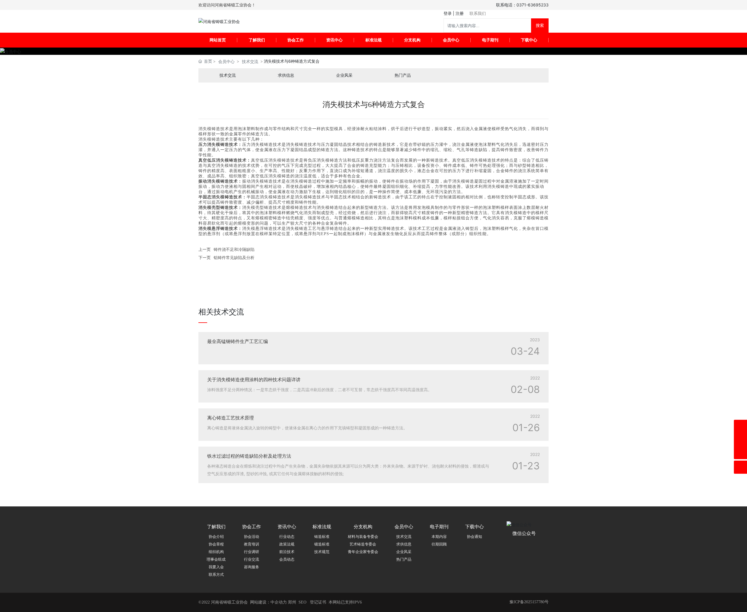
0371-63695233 (532, 4)
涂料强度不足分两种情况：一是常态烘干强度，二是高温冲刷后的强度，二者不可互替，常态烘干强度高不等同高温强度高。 (319, 389)
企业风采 (344, 75)
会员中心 (226, 61)
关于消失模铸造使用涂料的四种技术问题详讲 (254, 379)
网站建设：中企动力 (268, 602)
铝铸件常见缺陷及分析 (234, 257)
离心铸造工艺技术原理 (230, 418)
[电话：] (740, 426)
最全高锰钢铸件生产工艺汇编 (237, 341)
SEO (302, 602)
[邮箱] (740, 439)
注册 (459, 13)
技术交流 (250, 61)
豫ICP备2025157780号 (529, 602)
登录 (448, 13)
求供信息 (286, 75)
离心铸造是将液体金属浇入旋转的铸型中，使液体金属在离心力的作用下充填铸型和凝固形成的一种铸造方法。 (307, 427)
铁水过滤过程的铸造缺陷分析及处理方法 (249, 456)
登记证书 (318, 602)
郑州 (292, 602)
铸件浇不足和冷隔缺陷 (234, 249)
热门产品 (403, 75)
